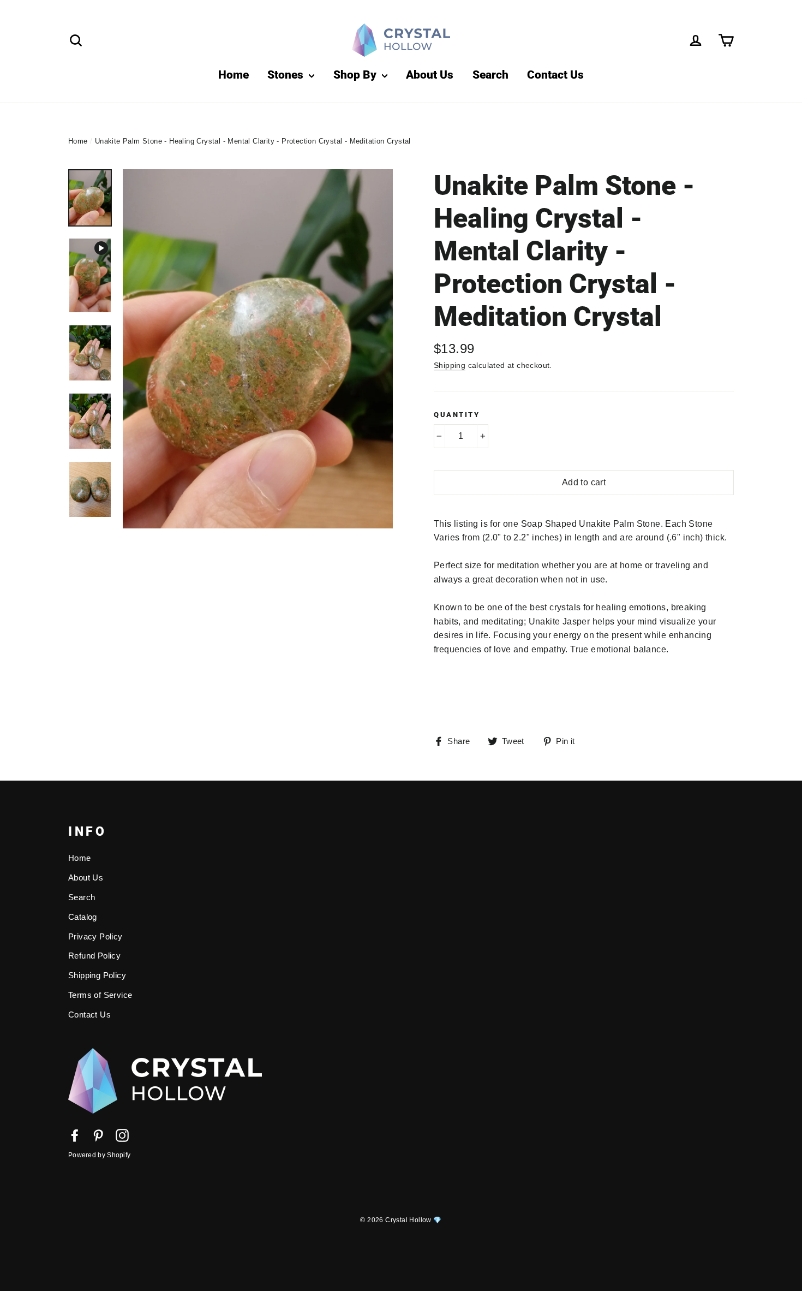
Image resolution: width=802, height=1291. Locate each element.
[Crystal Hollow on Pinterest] (98, 1135)
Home (233, 74)
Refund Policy (94, 955)
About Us (429, 74)
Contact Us (555, 74)
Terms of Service (100, 995)
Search (490, 74)
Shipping (449, 365)
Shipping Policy (97, 975)
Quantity (457, 414)
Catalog (82, 917)
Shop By (356, 74)
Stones (286, 74)
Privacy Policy (95, 936)
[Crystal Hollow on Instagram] (122, 1135)
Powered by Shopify (99, 1155)
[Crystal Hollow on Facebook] (74, 1135)
